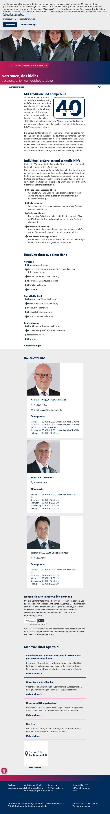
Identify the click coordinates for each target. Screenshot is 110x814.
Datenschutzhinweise (25, 19)
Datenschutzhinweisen (13, 14)
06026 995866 (40, 405)
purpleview (41, 624)
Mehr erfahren (33, 673)
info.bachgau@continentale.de (48, 410)
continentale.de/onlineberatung (39, 634)
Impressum (8, 19)
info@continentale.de (36, 806)
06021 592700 (40, 482)
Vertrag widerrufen (81, 806)
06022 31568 (39, 558)
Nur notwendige (28, 24)
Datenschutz (29, 11)
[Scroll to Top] (104, 805)
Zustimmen (9, 24)
